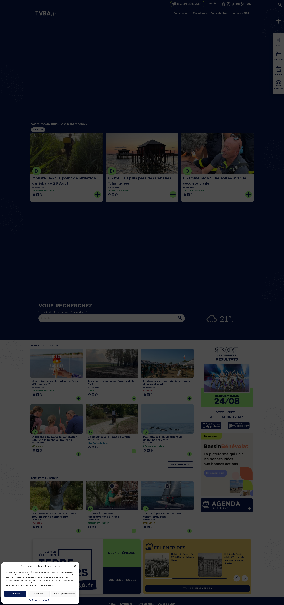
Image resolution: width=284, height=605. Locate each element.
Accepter (15, 594)
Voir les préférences (64, 594)
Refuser (38, 594)
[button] (74, 566)
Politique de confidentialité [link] (41, 600)
